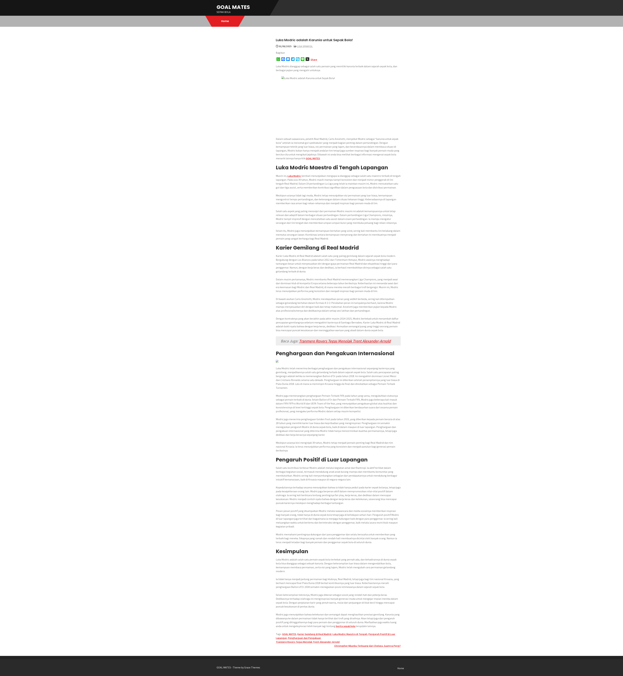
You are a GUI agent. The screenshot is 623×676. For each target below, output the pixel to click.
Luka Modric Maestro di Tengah (349, 634)
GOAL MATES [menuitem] (313, 158)
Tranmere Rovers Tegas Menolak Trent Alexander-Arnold (345, 341)
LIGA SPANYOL (305, 46)
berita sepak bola (345, 626)
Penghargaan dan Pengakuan (304, 638)
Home (225, 21)
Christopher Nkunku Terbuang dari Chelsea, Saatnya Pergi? (367, 645)
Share (314, 59)
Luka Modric (294, 176)
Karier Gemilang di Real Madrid (314, 634)
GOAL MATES (233, 7)
